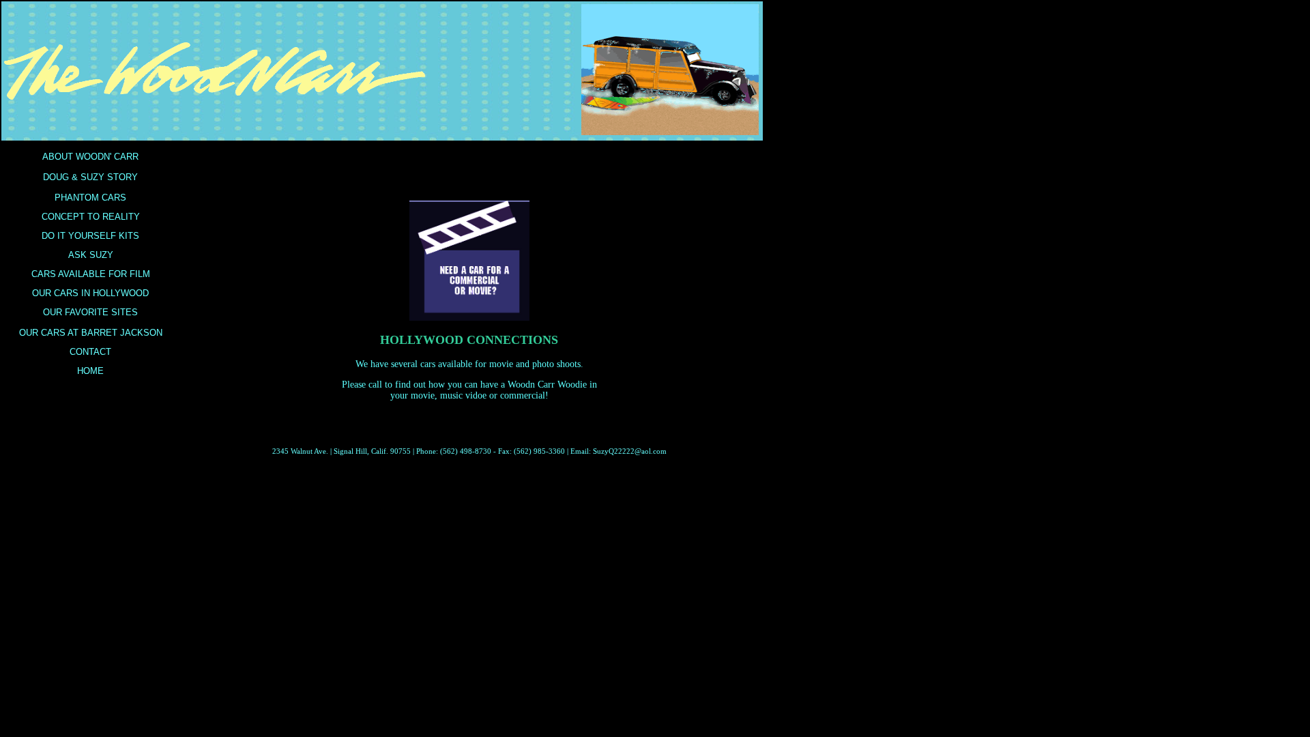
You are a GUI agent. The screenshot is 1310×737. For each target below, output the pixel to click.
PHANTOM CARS (90, 197)
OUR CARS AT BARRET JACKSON (90, 333)
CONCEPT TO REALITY (91, 217)
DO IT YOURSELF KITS (90, 236)
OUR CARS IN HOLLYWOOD (90, 293)
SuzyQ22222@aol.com (630, 451)
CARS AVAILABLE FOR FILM (90, 274)
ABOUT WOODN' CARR (90, 156)
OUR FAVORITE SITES (90, 312)
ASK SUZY (90, 255)
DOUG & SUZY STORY (90, 177)
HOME (90, 371)
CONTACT (90, 352)
